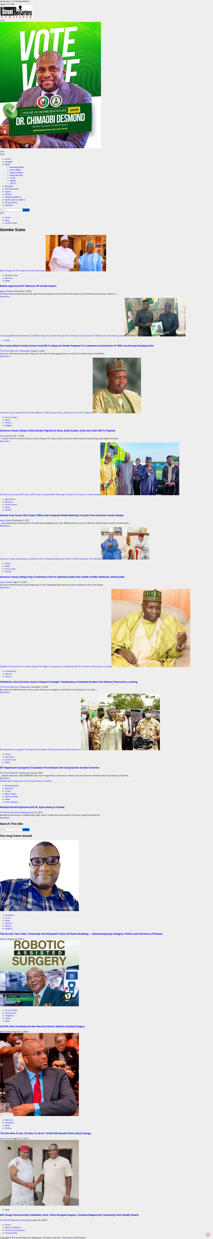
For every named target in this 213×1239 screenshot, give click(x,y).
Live (2, 212)
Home (8, 159)
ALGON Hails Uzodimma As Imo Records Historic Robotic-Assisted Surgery (42, 1026)
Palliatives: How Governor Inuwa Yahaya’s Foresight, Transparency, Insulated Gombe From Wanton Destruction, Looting (55, 666)
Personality (10, 569)
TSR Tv (13, 183)
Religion (8, 425)
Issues (8, 917)
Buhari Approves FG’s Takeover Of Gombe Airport (23, 270)
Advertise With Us (13, 197)
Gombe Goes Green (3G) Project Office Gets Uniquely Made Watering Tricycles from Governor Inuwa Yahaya (50, 494)
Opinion (8, 673)
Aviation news (11, 275)
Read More (5, 296)
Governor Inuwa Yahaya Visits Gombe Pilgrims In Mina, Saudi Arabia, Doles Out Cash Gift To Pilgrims (46, 412)
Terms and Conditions (15, 199)
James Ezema (6, 520)
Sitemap (9, 205)
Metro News (10, 793)
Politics (8, 194)
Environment (11, 504)
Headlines (9, 915)
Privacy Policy (11, 202)
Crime (12, 178)
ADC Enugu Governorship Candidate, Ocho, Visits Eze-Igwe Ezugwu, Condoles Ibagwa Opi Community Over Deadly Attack (69, 1214)
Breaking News (17, 167)
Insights (8, 161)
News (7, 164)
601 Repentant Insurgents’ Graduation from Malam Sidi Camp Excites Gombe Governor (40, 749)
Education (9, 757)
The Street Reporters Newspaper (15, 351)
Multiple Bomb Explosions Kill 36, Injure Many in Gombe (26, 781)
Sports (8, 191)
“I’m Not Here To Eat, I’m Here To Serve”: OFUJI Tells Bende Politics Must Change (45, 1133)
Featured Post (16, 175)
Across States (11, 417)
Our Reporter (6, 435)
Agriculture (10, 499)
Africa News (15, 170)
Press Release (11, 802)
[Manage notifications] (208, 1235)
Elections (9, 1120)
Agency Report (7, 291)
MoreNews (68, 1237)
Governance (10, 671)
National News (16, 172)
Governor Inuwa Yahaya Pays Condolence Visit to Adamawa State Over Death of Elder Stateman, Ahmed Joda (50, 558)
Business (9, 186)
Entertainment (11, 189)
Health (13, 180)
